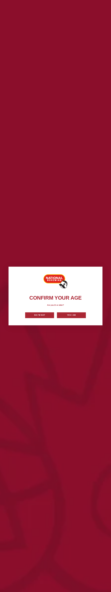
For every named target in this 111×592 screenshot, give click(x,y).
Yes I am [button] (71, 315)
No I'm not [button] (39, 315)
